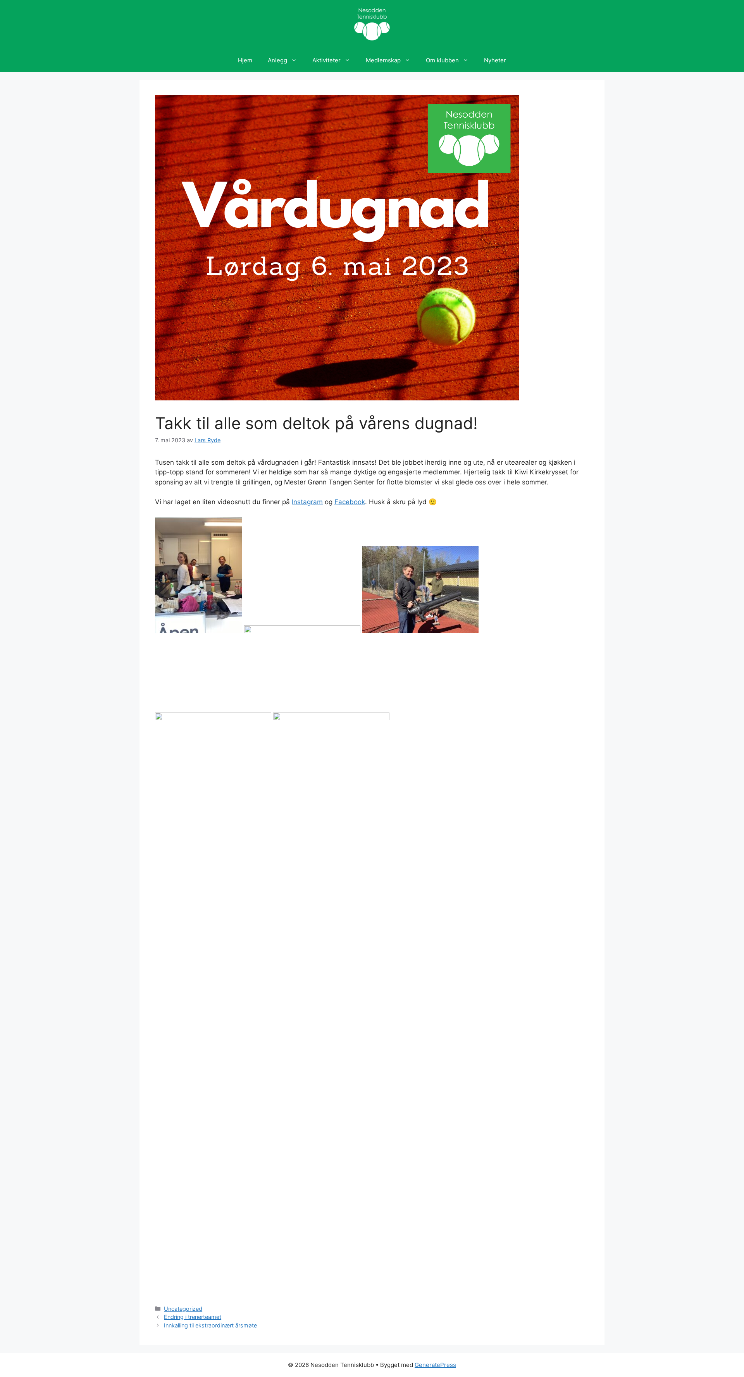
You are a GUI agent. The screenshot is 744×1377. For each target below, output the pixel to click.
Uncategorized (183, 1308)
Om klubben (442, 60)
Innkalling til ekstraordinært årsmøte (210, 1325)
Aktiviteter (326, 60)
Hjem (245, 60)
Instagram (307, 502)
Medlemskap (383, 60)
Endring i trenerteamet (192, 1316)
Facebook (349, 502)
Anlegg (277, 60)
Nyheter (495, 60)
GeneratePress (435, 1364)
